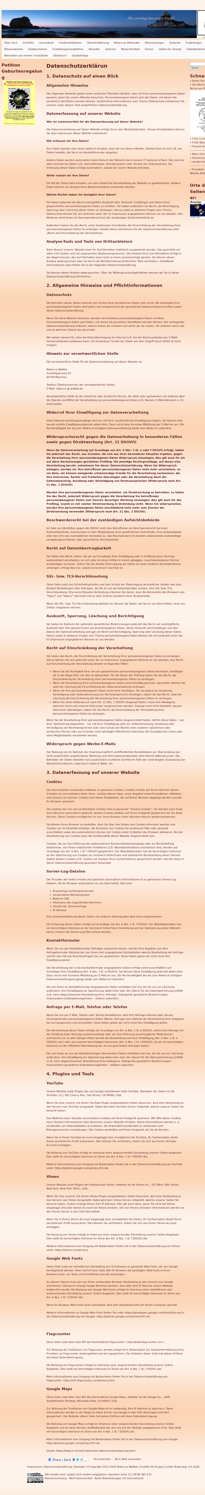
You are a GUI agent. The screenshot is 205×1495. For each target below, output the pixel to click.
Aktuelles (94, 49)
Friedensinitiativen (70, 42)
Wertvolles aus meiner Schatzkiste (26, 55)
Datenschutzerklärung (58, 1466)
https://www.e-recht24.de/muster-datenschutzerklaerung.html (95, 1450)
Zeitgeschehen (37, 49)
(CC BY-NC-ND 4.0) (140, 1474)
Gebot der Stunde (170, 49)
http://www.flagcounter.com (145, 1342)
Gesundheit (46, 42)
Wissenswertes (13, 49)
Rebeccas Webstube (127, 42)
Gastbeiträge (80, 55)
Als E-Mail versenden (128, 1459)
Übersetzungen (154, 42)
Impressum (34, 1466)
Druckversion (102, 1459)
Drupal (159, 1466)
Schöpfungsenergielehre (67, 49)
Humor (149, 49)
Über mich (10, 42)
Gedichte (175, 42)
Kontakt (80, 1466)
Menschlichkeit (130, 49)
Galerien (110, 49)
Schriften (28, 42)
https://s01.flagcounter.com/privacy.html (89, 1380)
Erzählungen (194, 42)
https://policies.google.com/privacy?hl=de (81, 1168)
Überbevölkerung (98, 42)
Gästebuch (60, 55)
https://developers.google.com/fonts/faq (150, 1312)
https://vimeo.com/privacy (71, 1249)
